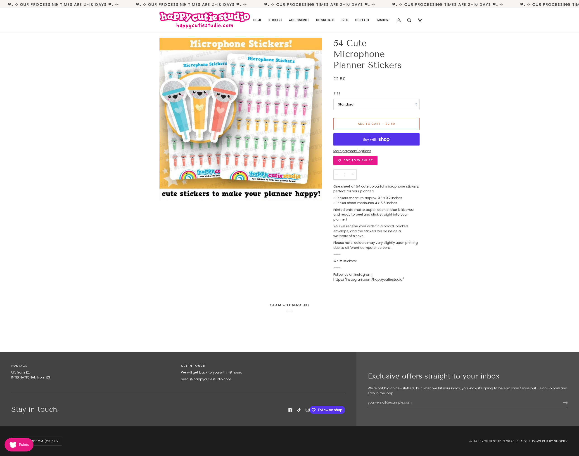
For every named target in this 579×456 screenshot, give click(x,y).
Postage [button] (19, 366)
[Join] (562, 402)
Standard (346, 104)
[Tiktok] (299, 410)
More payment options (352, 151)
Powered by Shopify (550, 441)
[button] (275, 20)
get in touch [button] (193, 366)
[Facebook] (290, 410)
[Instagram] (308, 410)
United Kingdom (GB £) (35, 441)
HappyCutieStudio (489, 441)
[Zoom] (240, 119)
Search (523, 441)
